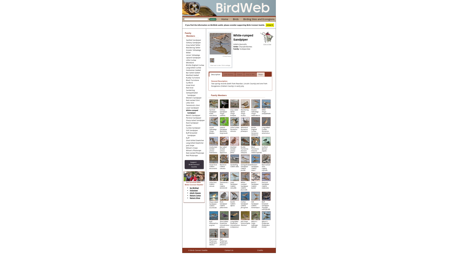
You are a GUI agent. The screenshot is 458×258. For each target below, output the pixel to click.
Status (239, 74)
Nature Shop (195, 198)
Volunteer (194, 190)
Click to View (267, 44)
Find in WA (250, 74)
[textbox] (196, 19)
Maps (260, 74)
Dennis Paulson (227, 56)
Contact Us (229, 250)
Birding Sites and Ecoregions (259, 19)
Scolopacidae (245, 49)
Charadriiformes (245, 47)
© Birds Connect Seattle (197, 250)
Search (212, 19)
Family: (236, 49)
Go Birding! (194, 188)
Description (215, 74)
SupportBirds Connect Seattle (194, 164)
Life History (228, 74)
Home (224, 19)
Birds (236, 19)
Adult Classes (195, 193)
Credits (260, 250)
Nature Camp (195, 195)
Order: (236, 47)
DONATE (269, 25)
